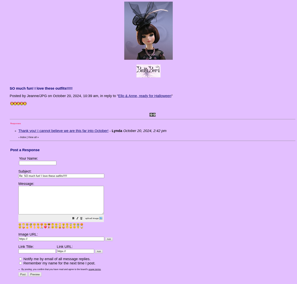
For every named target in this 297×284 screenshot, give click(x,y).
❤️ (45, 227)
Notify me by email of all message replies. (56, 259)
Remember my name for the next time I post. (58, 263)
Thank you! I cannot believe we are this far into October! (63, 131)
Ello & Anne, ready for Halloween (144, 96)
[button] (73, 219)
